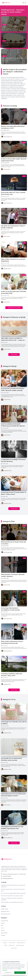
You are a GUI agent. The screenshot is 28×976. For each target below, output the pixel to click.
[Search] (25, 2)
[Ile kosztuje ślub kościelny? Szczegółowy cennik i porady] (14, 598)
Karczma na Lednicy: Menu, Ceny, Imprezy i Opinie (12, 895)
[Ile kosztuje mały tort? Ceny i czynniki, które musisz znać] (14, 183)
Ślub (2, 925)
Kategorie (4, 918)
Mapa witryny (14, 948)
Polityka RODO (11, 945)
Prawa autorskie (12, 942)
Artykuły (3, 882)
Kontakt (5, 945)
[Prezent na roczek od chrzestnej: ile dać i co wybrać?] (14, 23)
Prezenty (3, 935)
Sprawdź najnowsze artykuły (14, 307)
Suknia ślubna (4, 932)
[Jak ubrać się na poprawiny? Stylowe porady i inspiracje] (14, 216)
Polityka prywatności (21, 942)
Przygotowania (4, 920)
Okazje (2, 923)
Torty (2, 928)
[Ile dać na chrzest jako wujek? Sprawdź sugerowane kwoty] (14, 149)
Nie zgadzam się (8, 972)
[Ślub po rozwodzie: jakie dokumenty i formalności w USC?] (14, 116)
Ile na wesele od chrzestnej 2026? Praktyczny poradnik (13, 893)
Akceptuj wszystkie (20, 972)
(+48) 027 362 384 (7, 876)
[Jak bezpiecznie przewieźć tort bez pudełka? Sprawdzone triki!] (14, 817)
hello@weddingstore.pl (8, 878)
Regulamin (5, 942)
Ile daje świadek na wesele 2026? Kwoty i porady (12, 902)
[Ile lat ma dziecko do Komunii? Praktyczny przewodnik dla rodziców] (14, 413)
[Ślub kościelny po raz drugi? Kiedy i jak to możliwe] (14, 532)
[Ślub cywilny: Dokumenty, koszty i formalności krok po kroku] (14, 631)
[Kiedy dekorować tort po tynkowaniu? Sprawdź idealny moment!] (14, 783)
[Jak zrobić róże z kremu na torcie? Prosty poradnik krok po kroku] (14, 40)
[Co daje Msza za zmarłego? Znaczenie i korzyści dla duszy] (14, 449)
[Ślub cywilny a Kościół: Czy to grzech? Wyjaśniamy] (14, 249)
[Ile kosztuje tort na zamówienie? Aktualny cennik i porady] (14, 747)
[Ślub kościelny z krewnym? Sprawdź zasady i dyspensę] (14, 564)
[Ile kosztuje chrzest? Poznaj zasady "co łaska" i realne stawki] (14, 483)
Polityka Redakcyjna (20, 945)
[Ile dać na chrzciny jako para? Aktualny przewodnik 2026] (14, 281)
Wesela (2, 930)
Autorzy (3, 906)
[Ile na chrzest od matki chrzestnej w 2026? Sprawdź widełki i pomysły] (14, 378)
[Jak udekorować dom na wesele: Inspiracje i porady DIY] (14, 56)
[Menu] (23, 2)
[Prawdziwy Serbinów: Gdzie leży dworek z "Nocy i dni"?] (14, 664)
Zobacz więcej (14, 354)
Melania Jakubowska (8, 837)
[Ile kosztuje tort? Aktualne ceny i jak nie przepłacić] (14, 711)
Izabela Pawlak (7, 349)
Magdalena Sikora (7, 470)
